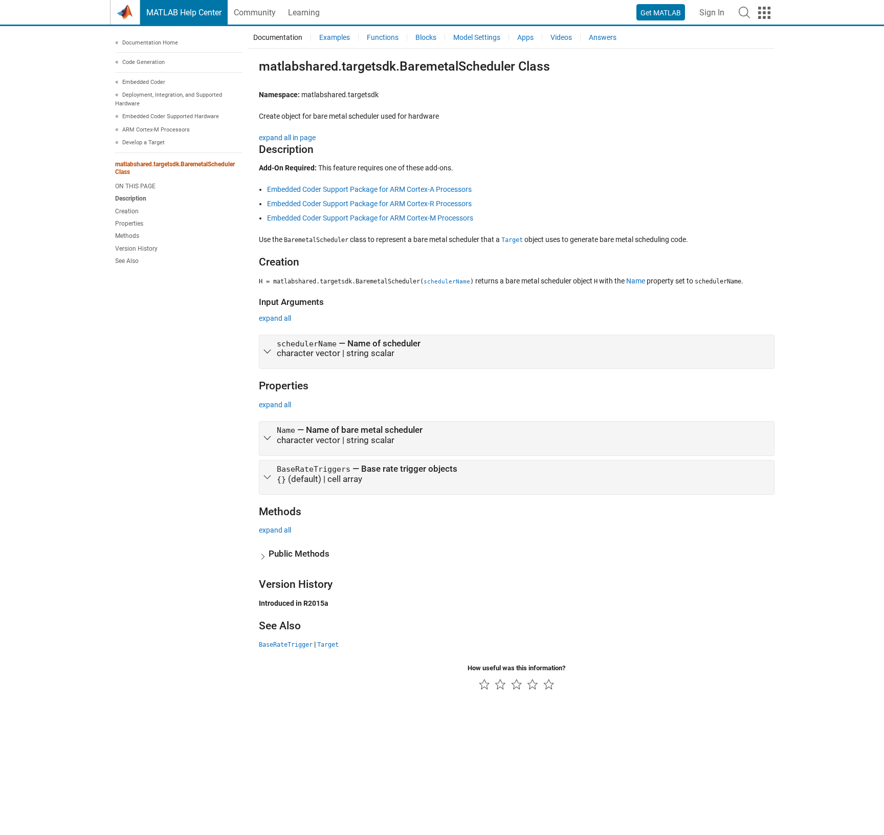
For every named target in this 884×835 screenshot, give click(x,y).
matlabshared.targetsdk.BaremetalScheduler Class (175, 168)
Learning (304, 12)
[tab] (516, 352)
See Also (127, 261)
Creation (127, 211)
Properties (129, 224)
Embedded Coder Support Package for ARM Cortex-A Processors (369, 189)
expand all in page (287, 138)
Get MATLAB (660, 13)
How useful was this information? (516, 668)
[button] (744, 12)
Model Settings (476, 37)
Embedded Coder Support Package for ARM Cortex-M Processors (370, 218)
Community (255, 12)
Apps (525, 37)
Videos (561, 37)
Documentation (277, 37)
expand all (275, 318)
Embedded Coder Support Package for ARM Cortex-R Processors (369, 204)
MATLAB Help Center (184, 12)
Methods (127, 236)
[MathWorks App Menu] (764, 13)
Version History (136, 248)
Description (130, 199)
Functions (383, 37)
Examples (334, 37)
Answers (602, 37)
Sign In (711, 12)
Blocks (425, 37)
